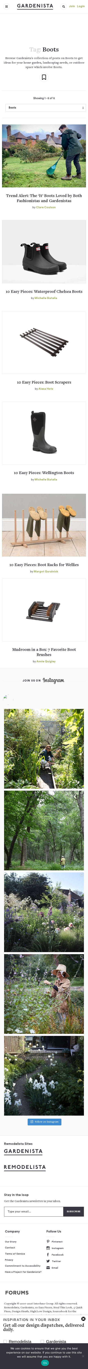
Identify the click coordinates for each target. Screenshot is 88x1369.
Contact (10, 1247)
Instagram (58, 1248)
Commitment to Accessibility (23, 1266)
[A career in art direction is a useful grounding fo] (44, 1076)
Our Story (11, 1241)
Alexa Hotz (45, 388)
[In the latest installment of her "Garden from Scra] (44, 912)
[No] (83, 1356)
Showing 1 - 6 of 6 (44, 98)
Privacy (9, 1260)
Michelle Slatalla (46, 298)
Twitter (56, 1261)
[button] (63, 6)
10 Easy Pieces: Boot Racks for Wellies (44, 565)
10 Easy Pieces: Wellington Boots (44, 473)
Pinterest (57, 1241)
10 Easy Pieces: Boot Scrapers (44, 383)
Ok (45, 1363)
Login (81, 6)
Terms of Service (15, 1254)
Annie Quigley (45, 661)
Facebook (57, 1255)
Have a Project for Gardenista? (23, 1272)
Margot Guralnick (46, 571)
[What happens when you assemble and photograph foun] (44, 830)
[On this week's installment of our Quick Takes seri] (44, 994)
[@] (14, 700)
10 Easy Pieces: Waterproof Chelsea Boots (44, 292)
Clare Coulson (46, 207)
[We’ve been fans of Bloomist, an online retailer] (44, 749)
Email (55, 1268)
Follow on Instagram (47, 1122)
